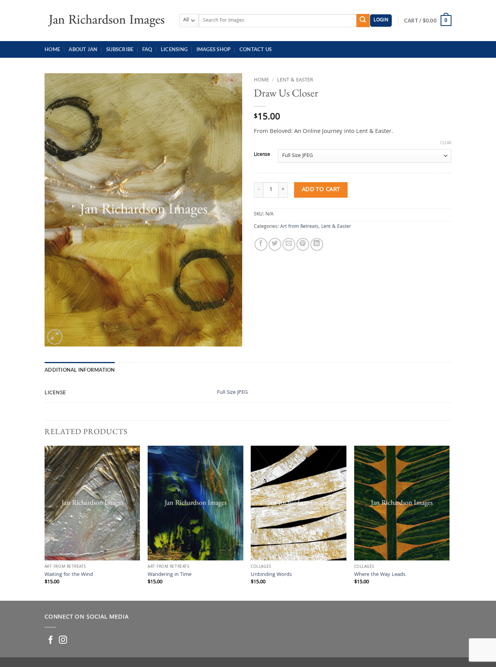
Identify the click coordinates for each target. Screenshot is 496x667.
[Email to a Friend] (288, 244)
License (262, 155)
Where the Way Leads (379, 575)
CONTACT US (255, 49)
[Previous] (45, 522)
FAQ (147, 49)
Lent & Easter (295, 80)
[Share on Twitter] (275, 244)
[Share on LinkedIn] (316, 244)
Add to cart (321, 190)
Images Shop (213, 49)
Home (52, 49)
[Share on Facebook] (261, 244)
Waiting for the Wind (69, 575)
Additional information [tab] (80, 370)
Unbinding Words (271, 575)
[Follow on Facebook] (50, 640)
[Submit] (363, 20)
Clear (445, 143)
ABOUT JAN (83, 49)
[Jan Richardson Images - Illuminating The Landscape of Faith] (106, 20)
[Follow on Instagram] (63, 640)
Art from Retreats (299, 227)
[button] (381, 20)
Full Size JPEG (232, 392)
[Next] (449, 522)
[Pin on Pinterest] (302, 244)
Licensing (174, 49)
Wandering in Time (169, 575)
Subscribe (119, 49)
